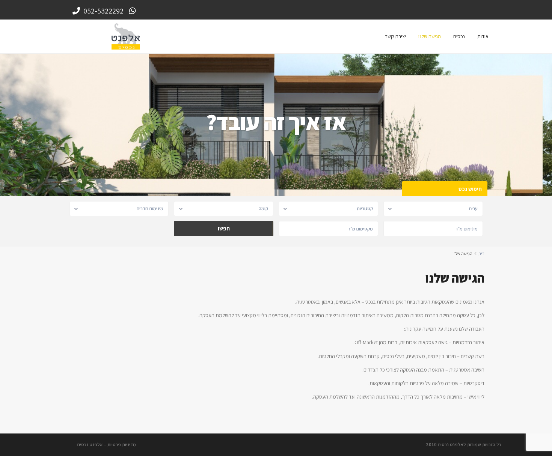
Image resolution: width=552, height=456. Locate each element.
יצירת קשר (395, 36)
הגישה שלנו (429, 36)
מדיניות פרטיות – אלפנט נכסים (106, 444)
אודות (483, 36)
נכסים (459, 36)
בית (481, 253)
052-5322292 (103, 11)
